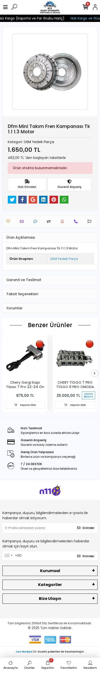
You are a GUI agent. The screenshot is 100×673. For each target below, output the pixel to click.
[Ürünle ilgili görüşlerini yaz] (36, 221)
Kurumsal (50, 571)
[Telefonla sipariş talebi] (77, 221)
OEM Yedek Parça (64, 258)
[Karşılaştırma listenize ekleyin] (50, 221)
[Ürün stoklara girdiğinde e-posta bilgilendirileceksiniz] (63, 221)
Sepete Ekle (27, 405)
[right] (95, 373)
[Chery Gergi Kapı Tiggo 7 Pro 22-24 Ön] (25, 357)
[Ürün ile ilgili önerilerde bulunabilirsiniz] (90, 221)
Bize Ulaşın (50, 598)
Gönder (88, 528)
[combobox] (8, 556)
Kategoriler (50, 584)
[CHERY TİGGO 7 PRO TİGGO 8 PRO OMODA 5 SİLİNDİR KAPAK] (75, 357)
